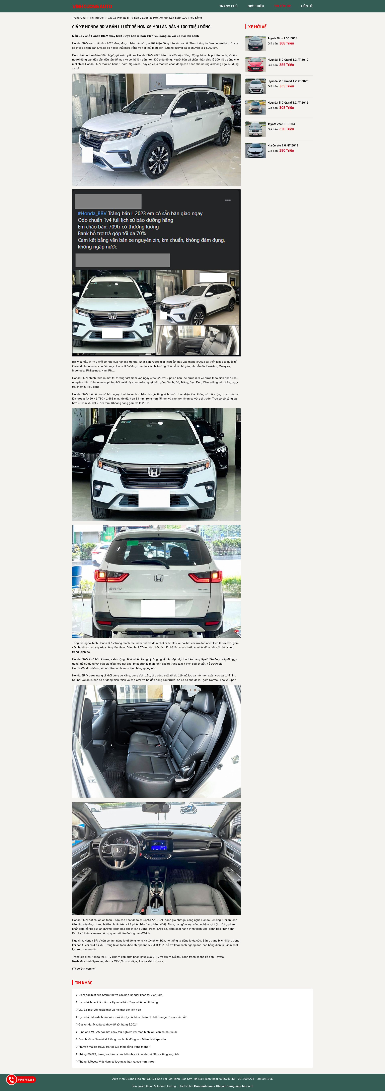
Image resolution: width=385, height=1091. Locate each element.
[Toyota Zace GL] (255, 129)
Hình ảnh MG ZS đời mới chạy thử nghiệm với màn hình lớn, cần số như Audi (127, 1031)
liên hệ (307, 6)
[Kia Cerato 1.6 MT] (255, 150)
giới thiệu (256, 6)
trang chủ (228, 6)
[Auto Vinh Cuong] (92, 6)
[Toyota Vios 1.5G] (255, 43)
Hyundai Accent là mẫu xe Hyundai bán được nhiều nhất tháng (118, 1002)
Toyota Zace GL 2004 (281, 124)
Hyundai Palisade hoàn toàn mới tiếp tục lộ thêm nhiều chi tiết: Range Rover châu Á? (132, 1017)
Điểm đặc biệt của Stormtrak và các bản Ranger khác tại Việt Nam (120, 994)
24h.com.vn (88, 968)
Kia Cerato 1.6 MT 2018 (283, 145)
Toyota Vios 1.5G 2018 (283, 38)
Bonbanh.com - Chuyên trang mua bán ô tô (223, 1086)
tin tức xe (282, 6)
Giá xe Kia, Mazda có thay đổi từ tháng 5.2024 (107, 1024)
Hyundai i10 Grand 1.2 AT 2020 (288, 81)
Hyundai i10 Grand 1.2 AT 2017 (288, 59)
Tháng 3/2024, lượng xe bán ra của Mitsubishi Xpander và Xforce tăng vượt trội (128, 1054)
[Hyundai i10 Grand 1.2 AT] (255, 64)
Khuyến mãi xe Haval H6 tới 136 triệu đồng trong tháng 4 (114, 1046)
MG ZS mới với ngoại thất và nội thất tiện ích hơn (109, 1009)
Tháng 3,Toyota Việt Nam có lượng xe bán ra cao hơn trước (116, 1061)
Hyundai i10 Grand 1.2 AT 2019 (288, 102)
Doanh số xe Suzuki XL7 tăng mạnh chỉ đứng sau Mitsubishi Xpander (122, 1039)
